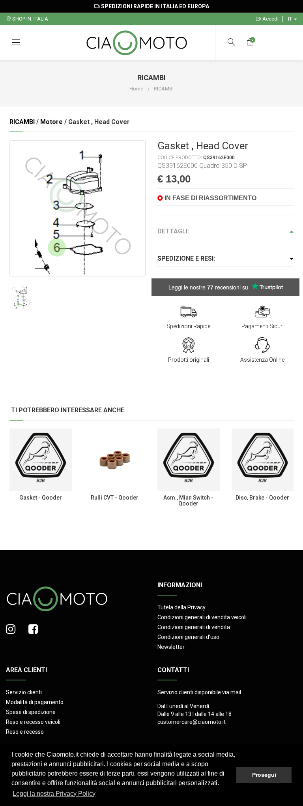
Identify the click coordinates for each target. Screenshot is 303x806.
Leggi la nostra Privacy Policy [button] (54, 793)
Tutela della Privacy (181, 607)
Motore (51, 122)
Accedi (270, 19)
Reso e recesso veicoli (33, 722)
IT (290, 19)
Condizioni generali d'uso (188, 637)
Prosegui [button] (264, 775)
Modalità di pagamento (35, 702)
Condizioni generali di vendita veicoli (202, 617)
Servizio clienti (24, 692)
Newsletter (171, 647)
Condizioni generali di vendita (193, 627)
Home (136, 89)
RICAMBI (22, 122)
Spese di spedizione (31, 712)
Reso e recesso (25, 732)
